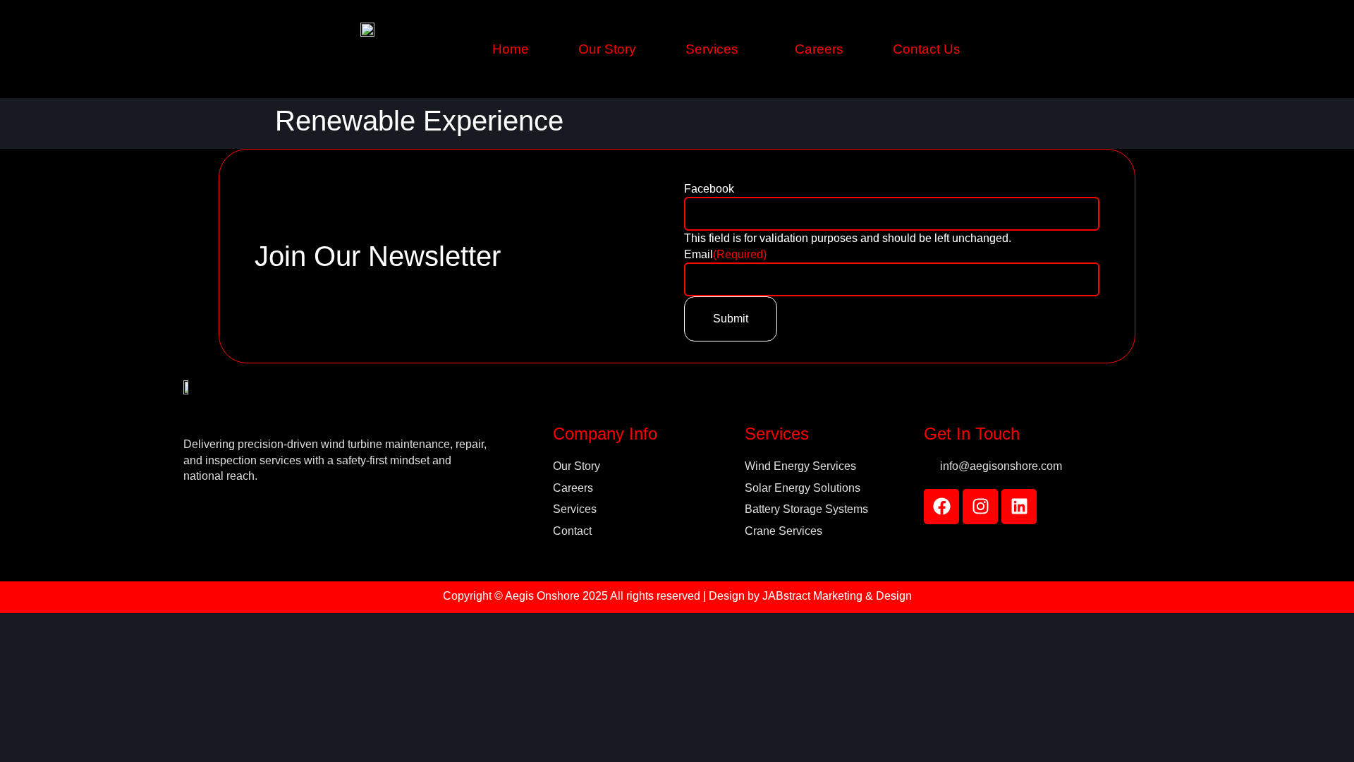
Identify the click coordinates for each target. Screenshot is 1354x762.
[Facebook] (941, 506)
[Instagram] (980, 506)
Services (711, 49)
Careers (819, 49)
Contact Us (926, 49)
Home (510, 49)
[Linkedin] (1019, 506)
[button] (715, 49)
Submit (730, 319)
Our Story (607, 49)
